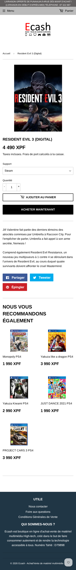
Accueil (6, 53)
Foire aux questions (38, 511)
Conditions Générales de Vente (38, 516)
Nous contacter (38, 506)
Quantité (7, 180)
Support (7, 163)
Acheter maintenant (38, 209)
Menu (10, 10)
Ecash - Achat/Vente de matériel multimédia (40, 563)
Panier (68, 10)
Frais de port (30, 154)
